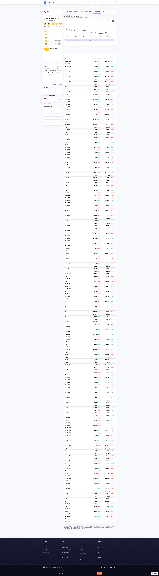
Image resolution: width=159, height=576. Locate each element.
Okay (49, 26)
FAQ (106, 11)
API (80, 559)
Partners (99, 550)
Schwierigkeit (97, 11)
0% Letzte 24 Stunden (58, 30)
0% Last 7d (58, 35)
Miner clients (46, 550)
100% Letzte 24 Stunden (57, 37)
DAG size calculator (65, 555)
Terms (99, 555)
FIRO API (54, 84)
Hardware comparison (84, 550)
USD (59, 91)
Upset (57, 26)
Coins (85, 2)
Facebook (104, 567)
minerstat (49, 2)
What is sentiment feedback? (57, 61)
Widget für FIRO (59, 84)
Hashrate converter (65, 547)
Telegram (108, 567)
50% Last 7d (58, 31)
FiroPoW (58, 68)
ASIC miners (82, 545)
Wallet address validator (66, 550)
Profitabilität (76, 11)
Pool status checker (66, 552)
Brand (99, 552)
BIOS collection (65, 557)
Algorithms (45, 547)
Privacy (99, 557)
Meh (53, 26)
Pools (82, 11)
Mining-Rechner (69, 11)
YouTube (111, 567)
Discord (114, 567)
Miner (103, 11)
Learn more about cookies (76, 573)
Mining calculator (65, 545)
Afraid (61, 26)
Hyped (45, 26)
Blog (99, 547)
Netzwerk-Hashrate (88, 11)
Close (99, 573)
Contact (103, 2)
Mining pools (46, 552)
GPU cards (82, 547)
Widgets (81, 557)
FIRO (49, 91)
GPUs (89, 2)
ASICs (94, 2)
